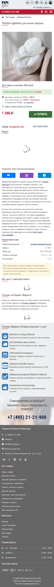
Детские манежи (8, 491)
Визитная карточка (12, 449)
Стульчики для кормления (12, 483)
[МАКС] (37, 3)
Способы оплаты (10, 563)
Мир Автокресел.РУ (10, 510)
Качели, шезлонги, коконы (12, 487)
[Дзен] (32, 3)
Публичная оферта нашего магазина (27, 581)
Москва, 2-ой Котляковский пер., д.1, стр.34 (23, 454)
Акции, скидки (7, 472)
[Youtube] (46, 3)
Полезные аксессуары (11, 506)
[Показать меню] (50, 11)
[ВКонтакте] (27, 3)
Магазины (6, 515)
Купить (42, 114)
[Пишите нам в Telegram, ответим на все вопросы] (44, 175)
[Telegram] (41, 3)
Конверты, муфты (9, 502)
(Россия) (41, 244)
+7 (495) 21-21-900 (10, 12)
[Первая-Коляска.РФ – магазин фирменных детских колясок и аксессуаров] (3, 17)
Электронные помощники (12, 499)
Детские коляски (8, 476)
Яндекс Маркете (29, 303)
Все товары (7, 466)
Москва (5, 522)
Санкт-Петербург (9, 525)
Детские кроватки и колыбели (14, 480)
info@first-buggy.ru (12, 444)
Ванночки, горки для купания (14, 495)
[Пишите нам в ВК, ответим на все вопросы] (8, 175)
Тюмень (5, 537)
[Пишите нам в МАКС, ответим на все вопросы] (26, 175)
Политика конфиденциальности (27, 584)
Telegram (8, 439)
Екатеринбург (7, 529)
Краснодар (6, 533)
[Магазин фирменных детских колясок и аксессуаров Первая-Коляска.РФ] (5, 4)
